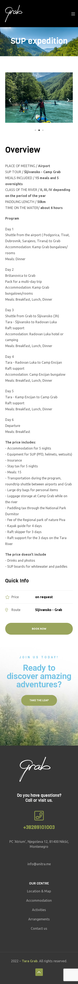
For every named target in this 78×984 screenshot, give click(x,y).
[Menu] (73, 13)
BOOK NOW (39, 628)
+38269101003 (39, 827)
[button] (35, 130)
